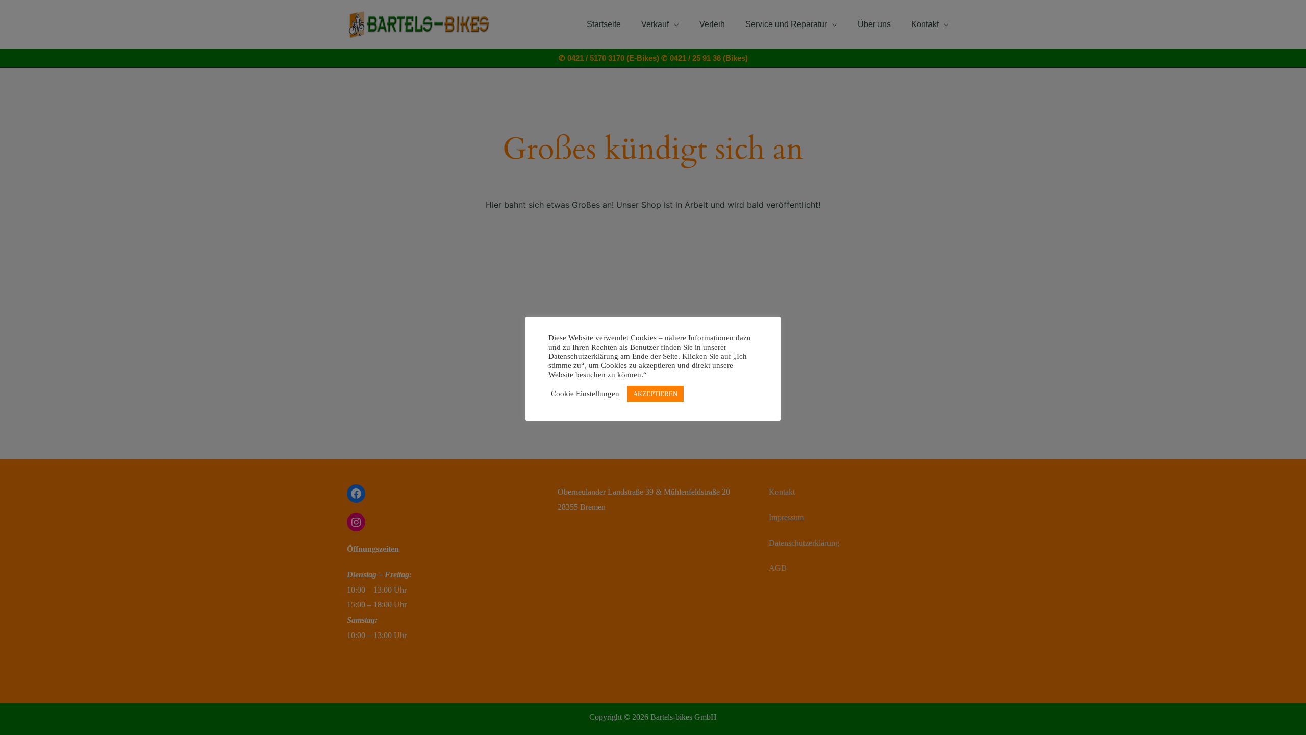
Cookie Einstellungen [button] (585, 393)
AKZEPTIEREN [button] (655, 394)
